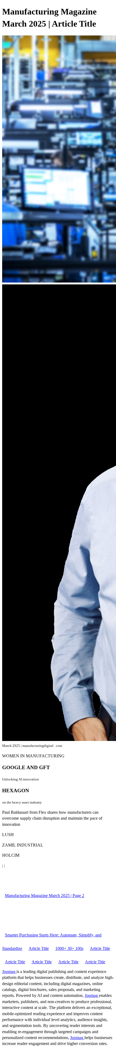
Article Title (39, 948)
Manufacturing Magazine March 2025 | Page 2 (44, 895)
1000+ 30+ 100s (69, 948)
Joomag (9, 971)
